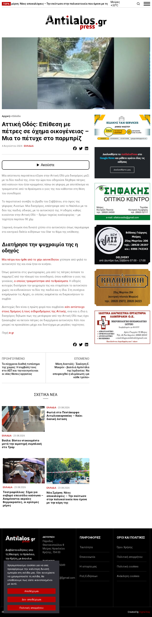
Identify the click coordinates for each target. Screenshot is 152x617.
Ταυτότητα (86, 547)
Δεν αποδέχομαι (31, 599)
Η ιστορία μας (88, 566)
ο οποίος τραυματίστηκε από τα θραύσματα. (41, 281)
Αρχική (6, 116)
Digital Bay (144, 612)
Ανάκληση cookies (128, 576)
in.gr (11, 332)
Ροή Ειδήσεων (89, 576)
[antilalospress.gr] (76, 22)
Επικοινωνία (87, 557)
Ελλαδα (29, 145)
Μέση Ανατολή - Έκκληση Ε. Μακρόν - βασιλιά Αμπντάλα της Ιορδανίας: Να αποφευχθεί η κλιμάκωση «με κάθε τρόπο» (71, 370)
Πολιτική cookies (127, 566)
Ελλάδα (16, 116)
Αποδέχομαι (31, 591)
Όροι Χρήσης (125, 547)
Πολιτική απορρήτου (130, 557)
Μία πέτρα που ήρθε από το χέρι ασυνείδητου (31, 259)
